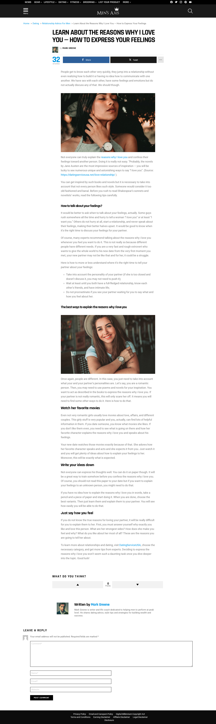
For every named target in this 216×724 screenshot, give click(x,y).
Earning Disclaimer (101, 717)
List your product (109, 2)
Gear (37, 2)
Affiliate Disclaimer (121, 717)
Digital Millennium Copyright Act (130, 714)
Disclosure (109, 720)
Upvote (77, 584)
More (126, 2)
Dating (62, 2)
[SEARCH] (190, 11)
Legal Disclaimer (140, 717)
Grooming (89, 2)
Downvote (137, 584)
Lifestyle (49, 2)
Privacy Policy (79, 714)
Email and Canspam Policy (101, 714)
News (28, 2)
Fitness (74, 2)
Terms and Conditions (80, 717)
